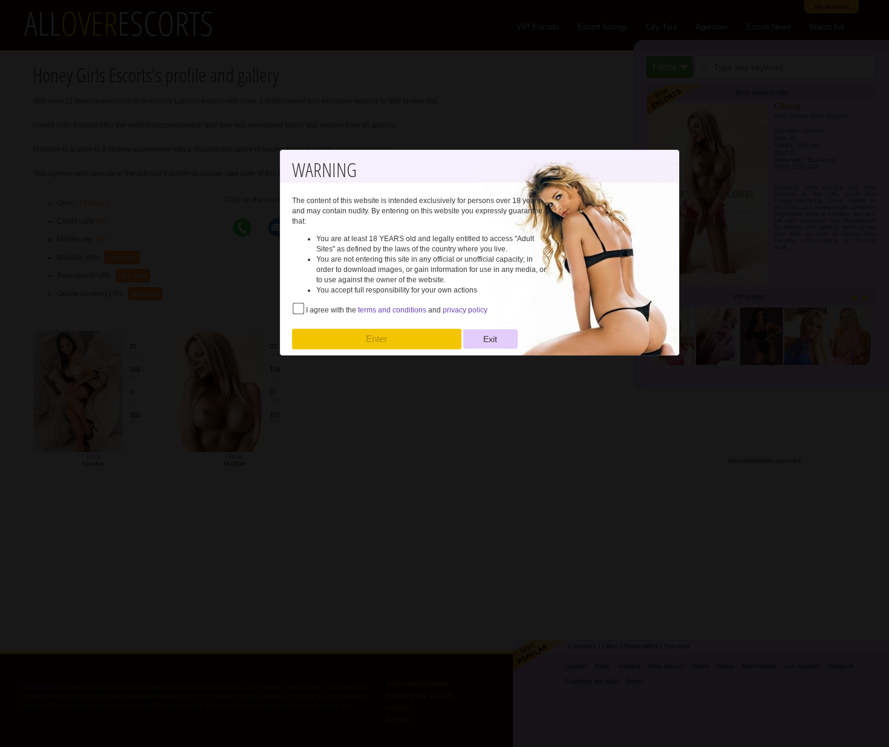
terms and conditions (392, 310)
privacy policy (465, 310)
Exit (490, 339)
